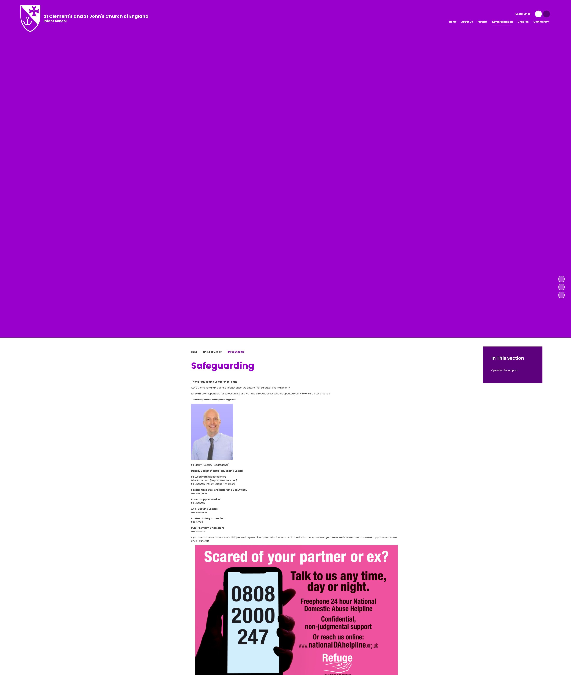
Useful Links (522, 14)
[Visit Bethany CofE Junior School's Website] (538, 14)
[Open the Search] (546, 14)
